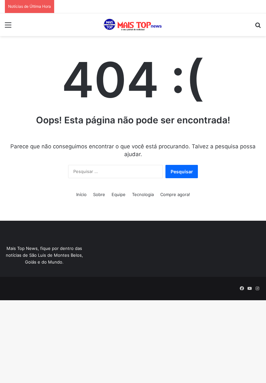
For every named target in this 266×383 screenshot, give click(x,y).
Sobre (99, 194)
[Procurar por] (258, 27)
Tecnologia (143, 194)
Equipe (119, 194)
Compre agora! (175, 194)
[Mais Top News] (133, 24)
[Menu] (8, 27)
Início (81, 194)
